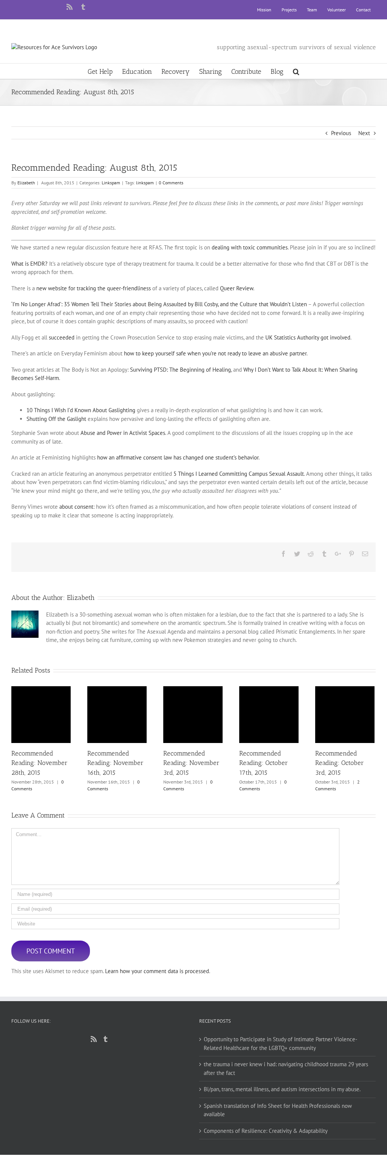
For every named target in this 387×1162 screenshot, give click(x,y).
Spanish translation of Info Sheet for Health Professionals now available (278, 1110)
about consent (76, 506)
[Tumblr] (105, 1039)
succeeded (61, 337)
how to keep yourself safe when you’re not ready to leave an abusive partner (215, 353)
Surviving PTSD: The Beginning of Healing (180, 369)
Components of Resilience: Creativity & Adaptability (266, 1130)
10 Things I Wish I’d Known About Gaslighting (80, 410)
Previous (341, 133)
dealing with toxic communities (250, 247)
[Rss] (94, 1039)
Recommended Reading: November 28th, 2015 (41, 714)
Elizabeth (26, 182)
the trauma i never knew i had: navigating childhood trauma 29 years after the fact (286, 1068)
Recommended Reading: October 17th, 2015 (269, 714)
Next (364, 133)
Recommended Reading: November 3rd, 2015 (193, 714)
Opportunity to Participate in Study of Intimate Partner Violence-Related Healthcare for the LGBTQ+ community (280, 1043)
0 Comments (171, 182)
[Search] (296, 71)
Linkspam (111, 182)
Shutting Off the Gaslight (56, 418)
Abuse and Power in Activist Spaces (122, 432)
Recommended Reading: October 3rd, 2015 (345, 714)
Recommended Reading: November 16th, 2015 (117, 714)
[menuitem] (264, 10)
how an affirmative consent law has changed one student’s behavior (178, 457)
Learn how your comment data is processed (157, 971)
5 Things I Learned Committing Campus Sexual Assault (238, 473)
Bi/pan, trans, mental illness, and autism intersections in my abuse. (282, 1089)
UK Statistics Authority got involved (307, 337)
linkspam (145, 182)
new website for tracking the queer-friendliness (93, 288)
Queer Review (236, 288)
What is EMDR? (29, 263)
